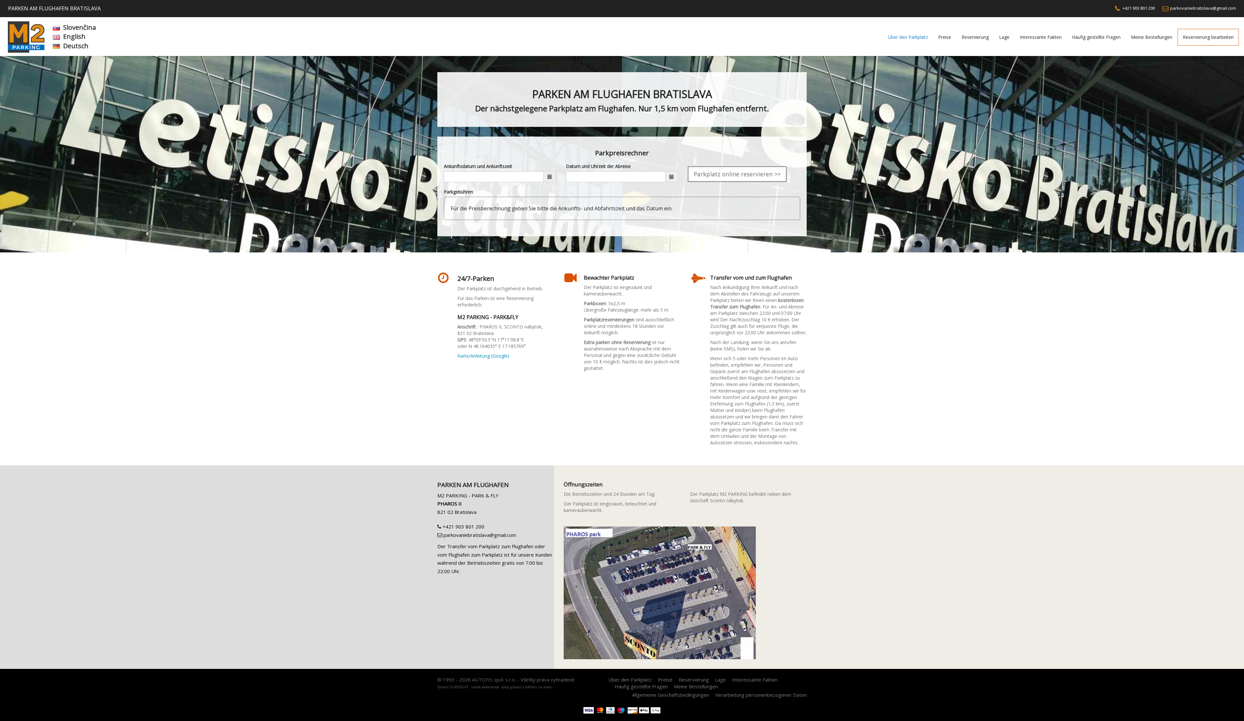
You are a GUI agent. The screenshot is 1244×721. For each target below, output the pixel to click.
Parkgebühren (458, 192)
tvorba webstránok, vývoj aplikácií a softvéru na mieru (511, 687)
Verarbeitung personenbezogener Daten (761, 695)
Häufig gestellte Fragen (1096, 37)
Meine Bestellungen (1151, 37)
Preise (944, 37)
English (74, 36)
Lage (1004, 37)
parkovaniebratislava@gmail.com (1203, 8)
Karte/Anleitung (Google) (483, 356)
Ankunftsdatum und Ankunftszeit (478, 166)
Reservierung (975, 37)
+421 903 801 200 (1138, 8)
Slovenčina (79, 27)
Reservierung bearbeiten (1208, 37)
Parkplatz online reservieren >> (737, 174)
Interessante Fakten (1041, 37)
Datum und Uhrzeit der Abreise (598, 166)
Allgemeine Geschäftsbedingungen (670, 695)
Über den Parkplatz (908, 37)
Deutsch (75, 45)
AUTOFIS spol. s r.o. (494, 679)
